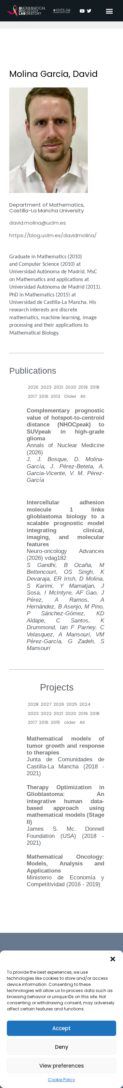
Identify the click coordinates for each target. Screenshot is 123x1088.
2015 (55, 722)
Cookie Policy (61, 1080)
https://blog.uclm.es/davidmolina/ (53, 235)
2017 (32, 396)
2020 (70, 387)
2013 (55, 396)
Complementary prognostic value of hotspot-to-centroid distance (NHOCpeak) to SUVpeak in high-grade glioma (65, 424)
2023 (46, 387)
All (82, 396)
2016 (44, 396)
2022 (46, 713)
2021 (58, 387)
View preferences (61, 1065)
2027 (46, 704)
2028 (33, 704)
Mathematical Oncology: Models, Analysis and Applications (65, 864)
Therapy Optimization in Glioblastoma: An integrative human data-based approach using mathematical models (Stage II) (65, 804)
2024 (85, 704)
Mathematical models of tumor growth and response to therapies (65, 745)
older (70, 722)
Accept (61, 1028)
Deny (61, 1047)
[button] (112, 959)
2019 (83, 387)
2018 (94, 387)
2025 (71, 704)
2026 (33, 387)
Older (70, 396)
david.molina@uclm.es (37, 222)
